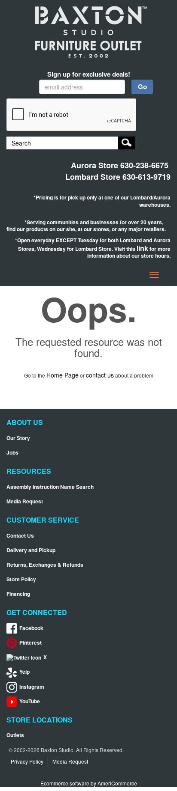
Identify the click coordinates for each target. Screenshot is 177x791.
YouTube (29, 701)
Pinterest (30, 642)
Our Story (18, 438)
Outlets (15, 735)
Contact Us (20, 535)
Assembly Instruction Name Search (50, 487)
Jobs (12, 452)
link (142, 248)
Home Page (62, 375)
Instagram (31, 686)
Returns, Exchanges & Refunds (44, 564)
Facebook (31, 628)
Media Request (24, 501)
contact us (100, 375)
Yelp (24, 671)
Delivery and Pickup (30, 550)
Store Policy (21, 579)
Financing (18, 594)
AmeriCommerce (117, 783)
